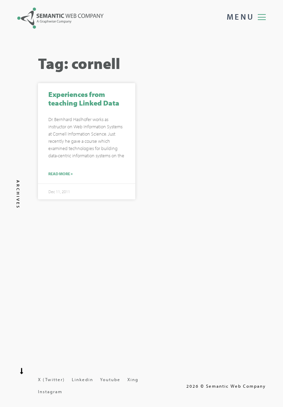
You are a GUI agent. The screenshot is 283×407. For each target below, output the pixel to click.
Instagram (50, 391)
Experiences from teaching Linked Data (83, 98)
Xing (132, 379)
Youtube (110, 379)
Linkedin (82, 379)
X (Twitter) (51, 379)
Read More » (60, 173)
